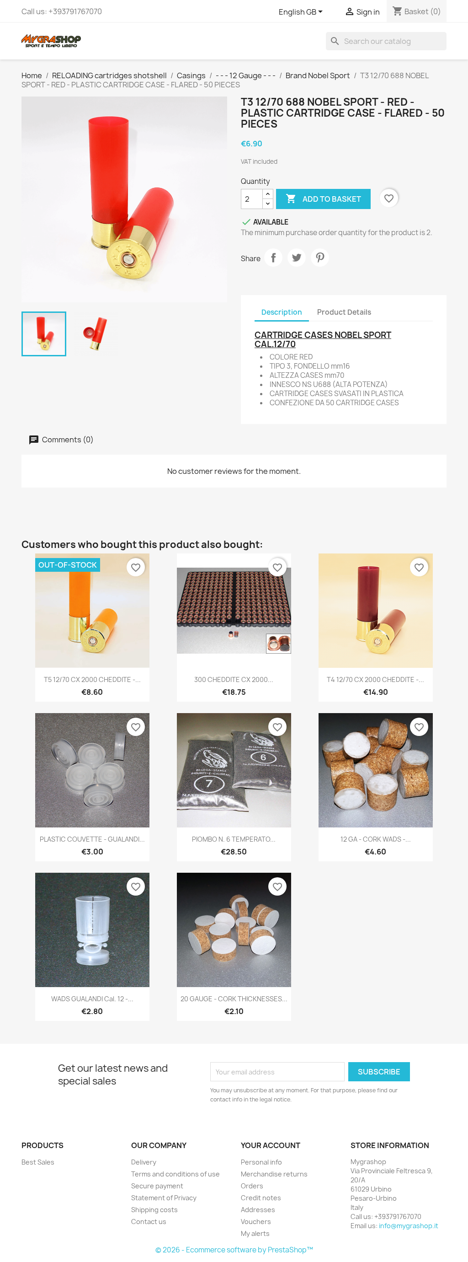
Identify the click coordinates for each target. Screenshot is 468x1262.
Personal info (261, 1162)
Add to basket (323, 198)
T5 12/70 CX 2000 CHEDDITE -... (92, 679)
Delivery (143, 1162)
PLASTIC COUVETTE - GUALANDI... (92, 839)
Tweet (296, 257)
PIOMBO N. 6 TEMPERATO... (234, 839)
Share (273, 257)
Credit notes (261, 1197)
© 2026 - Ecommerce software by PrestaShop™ (234, 1250)
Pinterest (320, 257)
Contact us (148, 1221)
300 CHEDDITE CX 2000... (233, 679)
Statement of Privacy (164, 1197)
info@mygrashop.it (408, 1225)
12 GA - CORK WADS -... (375, 839)
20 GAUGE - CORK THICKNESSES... (234, 998)
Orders (252, 1185)
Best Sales (37, 1162)
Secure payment (157, 1185)
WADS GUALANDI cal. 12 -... (92, 998)
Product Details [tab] (344, 312)
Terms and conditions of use (175, 1174)
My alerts (255, 1233)
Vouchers (256, 1221)
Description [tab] (281, 312)
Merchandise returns (274, 1174)
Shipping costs (154, 1209)
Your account (270, 1145)
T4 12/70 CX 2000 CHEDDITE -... (375, 679)
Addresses (258, 1209)
